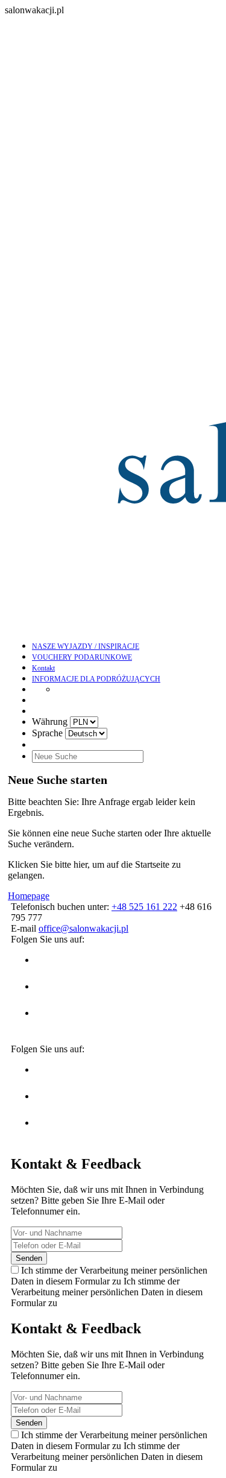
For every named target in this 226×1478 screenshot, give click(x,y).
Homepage (28, 896)
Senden (29, 1258)
